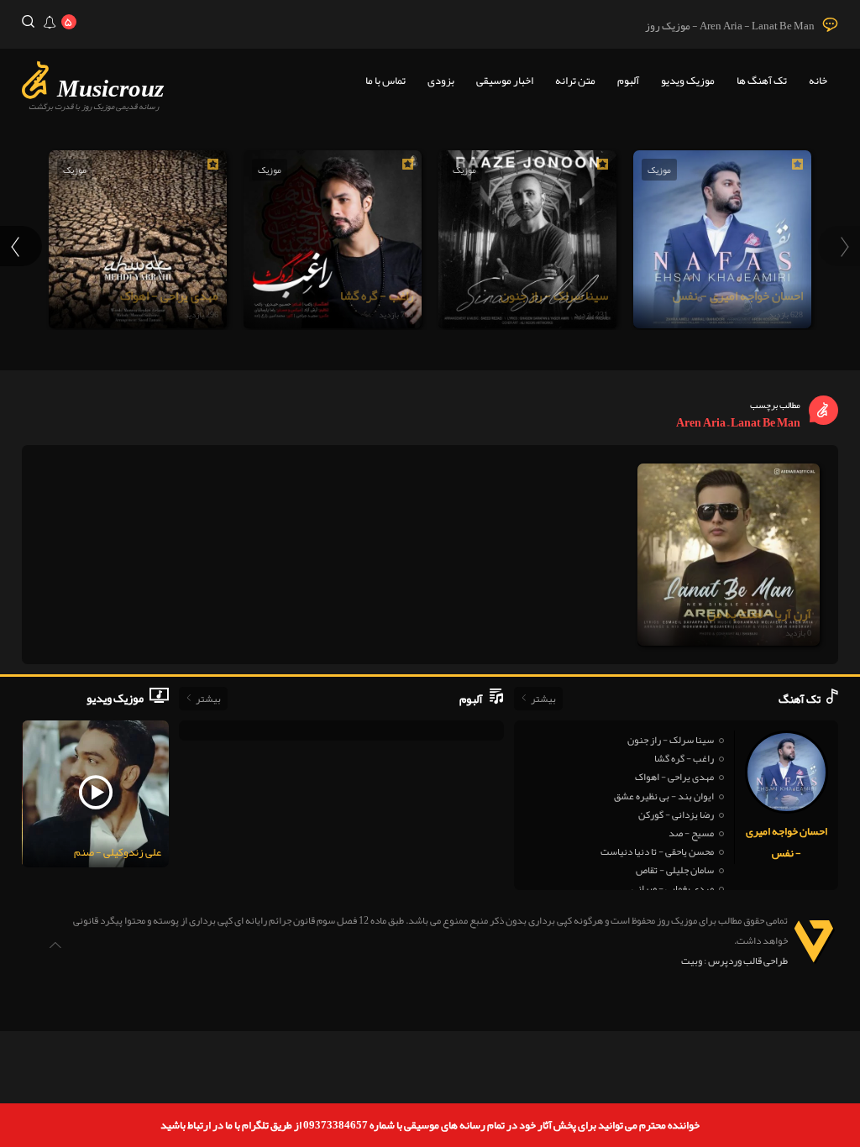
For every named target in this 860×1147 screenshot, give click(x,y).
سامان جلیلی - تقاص (675, 870)
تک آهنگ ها (762, 81)
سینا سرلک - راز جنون (670, 740)
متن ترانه (575, 81)
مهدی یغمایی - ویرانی (673, 888)
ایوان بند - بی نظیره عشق (664, 796)
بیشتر (543, 699)
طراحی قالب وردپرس (748, 961)
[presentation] (839, 246)
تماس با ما (385, 81)
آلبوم (628, 81)
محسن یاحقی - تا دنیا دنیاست (657, 851)
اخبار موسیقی (504, 81)
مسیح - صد (691, 833)
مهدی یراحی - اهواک (674, 776)
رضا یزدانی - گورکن (676, 814)
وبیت (691, 961)
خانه (818, 81)
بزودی (440, 81)
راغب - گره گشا (684, 758)
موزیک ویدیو (688, 81)
